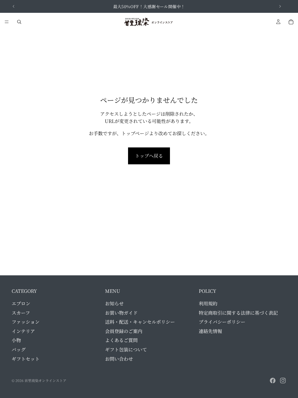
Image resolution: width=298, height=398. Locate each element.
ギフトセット (26, 358)
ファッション (26, 321)
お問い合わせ (119, 358)
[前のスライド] (13, 6)
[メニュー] (6, 22)
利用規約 (208, 303)
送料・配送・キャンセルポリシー (140, 321)
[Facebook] (272, 380)
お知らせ (114, 303)
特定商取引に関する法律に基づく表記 (238, 312)
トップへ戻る (149, 155)
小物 (16, 340)
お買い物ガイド (121, 312)
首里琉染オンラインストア (45, 380)
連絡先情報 (210, 331)
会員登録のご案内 (123, 331)
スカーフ (21, 312)
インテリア (23, 331)
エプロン (21, 303)
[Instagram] (282, 380)
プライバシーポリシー (222, 321)
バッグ (19, 349)
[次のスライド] (280, 6)
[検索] (19, 21)
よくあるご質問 (121, 340)
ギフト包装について (126, 349)
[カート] (291, 21)
